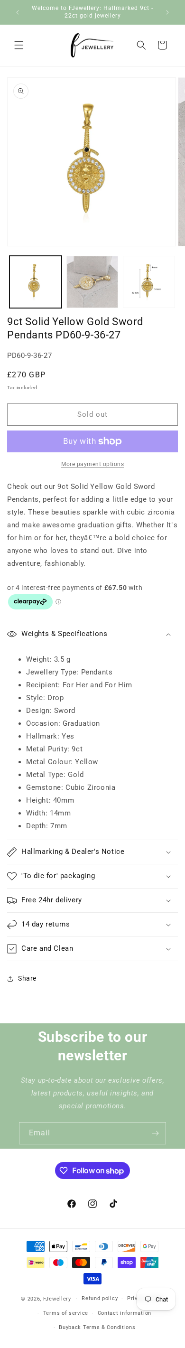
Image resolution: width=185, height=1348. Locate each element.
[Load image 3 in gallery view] (149, 282)
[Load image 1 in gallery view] (35, 282)
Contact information (124, 1313)
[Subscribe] (155, 1133)
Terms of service (65, 1313)
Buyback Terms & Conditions (97, 1327)
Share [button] (27, 978)
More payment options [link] (92, 464)
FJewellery (57, 1299)
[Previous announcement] (17, 12)
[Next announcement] (167, 12)
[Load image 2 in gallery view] (92, 282)
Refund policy (100, 1298)
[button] (19, 45)
